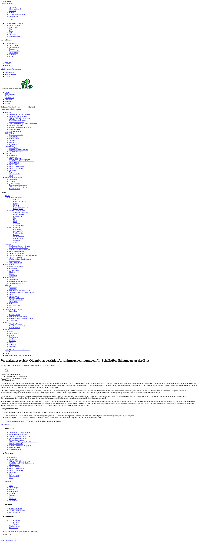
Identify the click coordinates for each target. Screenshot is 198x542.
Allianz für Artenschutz (16, 23)
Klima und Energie (15, 9)
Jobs (10, 172)
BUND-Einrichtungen (16, 166)
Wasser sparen (13, 137)
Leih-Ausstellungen (15, 131)
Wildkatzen (12, 54)
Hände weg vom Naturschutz (18, 116)
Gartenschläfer (14, 45)
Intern (11, 176)
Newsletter (8, 101)
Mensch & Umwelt (15, 197)
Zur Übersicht (5, 425)
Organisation (13, 157)
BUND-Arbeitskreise (16, 168)
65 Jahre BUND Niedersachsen (19, 118)
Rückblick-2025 (14, 174)
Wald (10, 33)
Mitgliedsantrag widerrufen (29, 531)
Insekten (12, 49)
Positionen (8, 99)
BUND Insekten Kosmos (17, 120)
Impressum (12, 344)
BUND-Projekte (14, 164)
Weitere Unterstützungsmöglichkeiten (21, 187)
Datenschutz (13, 346)
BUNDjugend (13, 170)
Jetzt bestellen (5, 540)
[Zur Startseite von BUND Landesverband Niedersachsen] (27, 89)
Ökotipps (12, 140)
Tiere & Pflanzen (14, 227)
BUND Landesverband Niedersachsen (17, 350)
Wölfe (11, 56)
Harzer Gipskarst (14, 25)
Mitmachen (8, 112)
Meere (11, 29)
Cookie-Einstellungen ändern (10, 531)
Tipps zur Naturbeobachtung (18, 150)
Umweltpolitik (13, 16)
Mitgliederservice (14, 189)
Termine (7, 96)
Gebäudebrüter (14, 47)
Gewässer (12, 34)
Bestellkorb (8, 76)
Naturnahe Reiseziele (16, 151)
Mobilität (12, 13)
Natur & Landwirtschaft (17, 211)
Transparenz (13, 155)
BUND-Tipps (9, 133)
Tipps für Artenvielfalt (16, 135)
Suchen (31, 107)
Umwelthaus (13, 179)
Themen (7, 196)
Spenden (12, 181)
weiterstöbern (14, 540)
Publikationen (9, 98)
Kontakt (7, 103)
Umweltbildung (14, 148)
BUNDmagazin (10, 94)
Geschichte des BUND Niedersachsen (21, 161)
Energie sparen (14, 138)
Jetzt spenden (16, 69)
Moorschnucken (14, 51)
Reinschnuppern (14, 129)
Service (7, 329)
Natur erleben (9, 146)
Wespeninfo (13, 144)
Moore (11, 31)
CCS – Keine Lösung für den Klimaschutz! (23, 124)
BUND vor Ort (14, 163)
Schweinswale (13, 53)
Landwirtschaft (14, 27)
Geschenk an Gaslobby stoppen (19, 114)
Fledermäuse (13, 43)
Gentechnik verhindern (16, 122)
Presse (7, 92)
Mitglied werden (6, 69)
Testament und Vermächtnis (18, 185)
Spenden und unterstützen (13, 177)
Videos (11, 142)
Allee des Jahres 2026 (16, 125)
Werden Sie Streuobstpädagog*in (20, 127)
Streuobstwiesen (14, 36)
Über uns (8, 153)
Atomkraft (12, 7)
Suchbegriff (4, 107)
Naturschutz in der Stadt (17, 14)
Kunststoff (12, 11)
